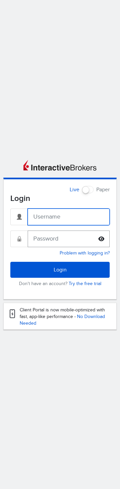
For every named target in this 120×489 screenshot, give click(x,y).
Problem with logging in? (85, 253)
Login (60, 269)
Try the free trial (85, 283)
